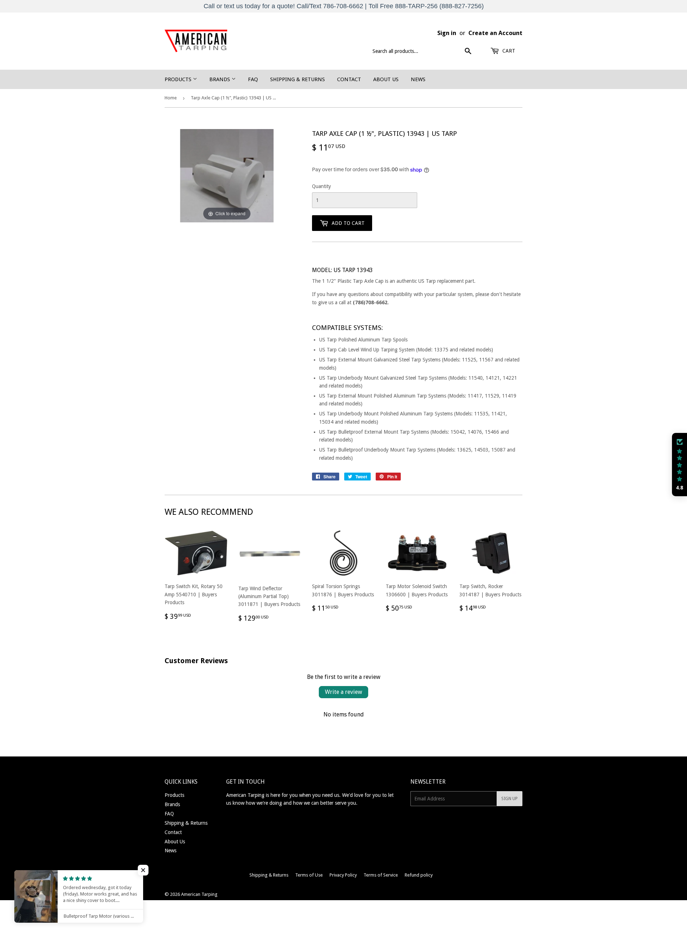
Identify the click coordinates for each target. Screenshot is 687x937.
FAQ (253, 79)
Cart (508, 51)
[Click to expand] (227, 175)
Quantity (321, 186)
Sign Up (509, 798)
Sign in (446, 32)
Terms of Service (381, 875)
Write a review (343, 692)
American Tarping (199, 894)
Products (179, 79)
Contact (349, 79)
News (418, 79)
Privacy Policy (343, 875)
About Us (386, 79)
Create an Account (495, 32)
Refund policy (419, 875)
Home (171, 97)
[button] (679, 465)
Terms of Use (309, 875)
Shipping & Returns (297, 79)
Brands (220, 79)
